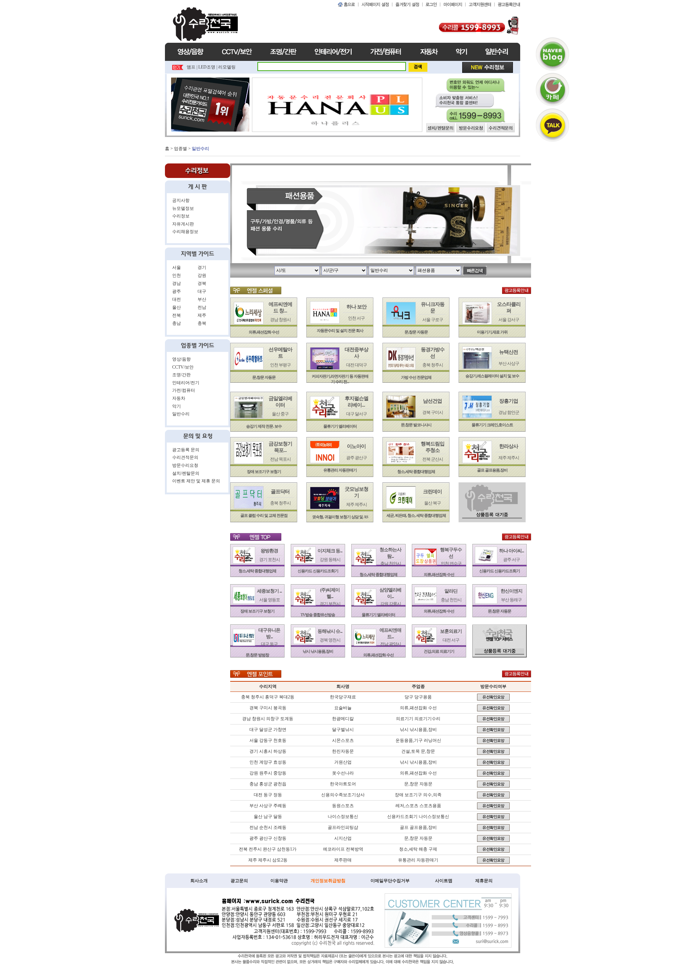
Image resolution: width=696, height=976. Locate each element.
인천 (176, 275)
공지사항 (181, 200)
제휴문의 (484, 880)
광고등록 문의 (185, 449)
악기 (176, 406)
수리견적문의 (185, 457)
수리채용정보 (185, 231)
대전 (176, 299)
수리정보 (181, 216)
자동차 (178, 398)
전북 (176, 315)
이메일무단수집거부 (390, 880)
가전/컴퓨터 (183, 390)
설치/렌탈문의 (185, 473)
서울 (176, 267)
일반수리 (181, 413)
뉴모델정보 (183, 208)
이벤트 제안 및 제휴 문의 (196, 480)
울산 (176, 307)
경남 (176, 283)
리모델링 (227, 67)
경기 (202, 267)
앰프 (191, 67)
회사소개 (199, 880)
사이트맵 (443, 880)
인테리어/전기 (185, 382)
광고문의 (239, 880)
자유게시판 (183, 224)
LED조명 (206, 67)
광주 (176, 291)
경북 (202, 283)
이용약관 (279, 880)
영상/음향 (181, 359)
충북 (202, 323)
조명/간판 (181, 374)
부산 (202, 299)
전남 (202, 307)
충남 (176, 323)
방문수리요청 (185, 465)
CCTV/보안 (183, 367)
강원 (202, 275)
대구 (202, 291)
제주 (202, 315)
